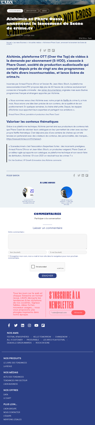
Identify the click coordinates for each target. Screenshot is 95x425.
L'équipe (7, 416)
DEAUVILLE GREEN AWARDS (19, 343)
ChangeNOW (61, 337)
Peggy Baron (16, 35)
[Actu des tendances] (7, 2)
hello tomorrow (42, 337)
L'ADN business (10, 384)
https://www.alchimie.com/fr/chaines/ (23, 139)
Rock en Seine (43, 343)
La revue (7, 366)
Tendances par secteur (15, 380)
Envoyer (47, 275)
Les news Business (20, 42)
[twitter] (44, 51)
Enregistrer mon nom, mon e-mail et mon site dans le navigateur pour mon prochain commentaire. (43, 257)
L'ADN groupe (10, 409)
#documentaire (31, 10)
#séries (44, 10)
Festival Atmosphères (18, 337)
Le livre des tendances (15, 363)
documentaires (55, 90)
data (5, 394)
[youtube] (36, 326)
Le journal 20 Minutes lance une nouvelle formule (28, 201)
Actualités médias (15, 10)
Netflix (66, 100)
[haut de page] (91, 422)
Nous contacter (11, 412)
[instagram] (29, 326)
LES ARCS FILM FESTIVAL (54, 340)
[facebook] (40, 51)
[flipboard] (53, 51)
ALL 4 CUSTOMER (15, 340)
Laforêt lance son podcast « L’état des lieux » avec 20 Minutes (66, 202)
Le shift (7, 398)
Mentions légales (12, 419)
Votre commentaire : (16, 232)
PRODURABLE (33, 340)
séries (45, 90)
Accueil (8, 42)
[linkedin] (49, 51)
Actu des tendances (13, 377)
